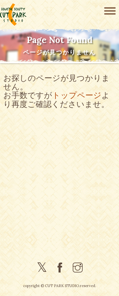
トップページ (76, 94)
